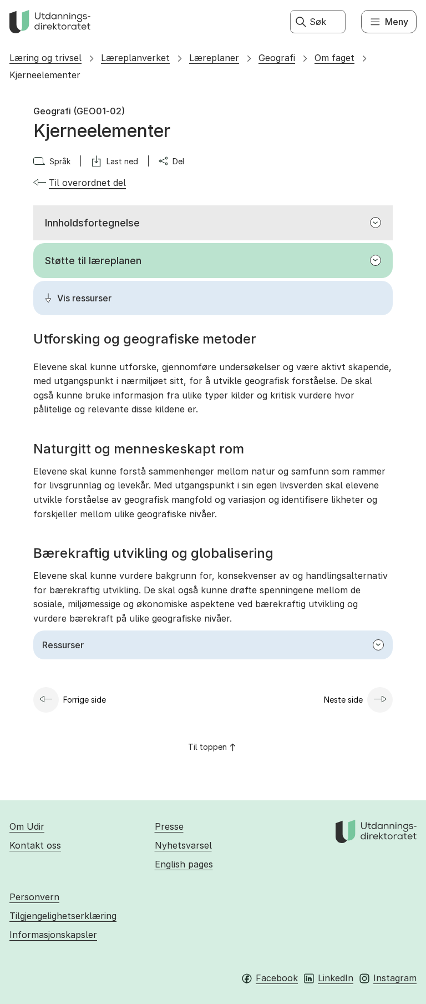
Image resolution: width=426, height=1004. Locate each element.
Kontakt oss (35, 845)
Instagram (395, 977)
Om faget (334, 57)
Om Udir (26, 826)
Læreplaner (214, 57)
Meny (396, 21)
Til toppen (207, 746)
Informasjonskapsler (53, 934)
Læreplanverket (135, 57)
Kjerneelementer (44, 74)
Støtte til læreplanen (93, 260)
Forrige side (84, 699)
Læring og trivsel (45, 57)
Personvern (34, 896)
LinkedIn (335, 977)
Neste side (343, 699)
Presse (169, 826)
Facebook (277, 977)
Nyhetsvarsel (183, 845)
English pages (184, 864)
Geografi (276, 57)
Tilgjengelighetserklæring (62, 915)
